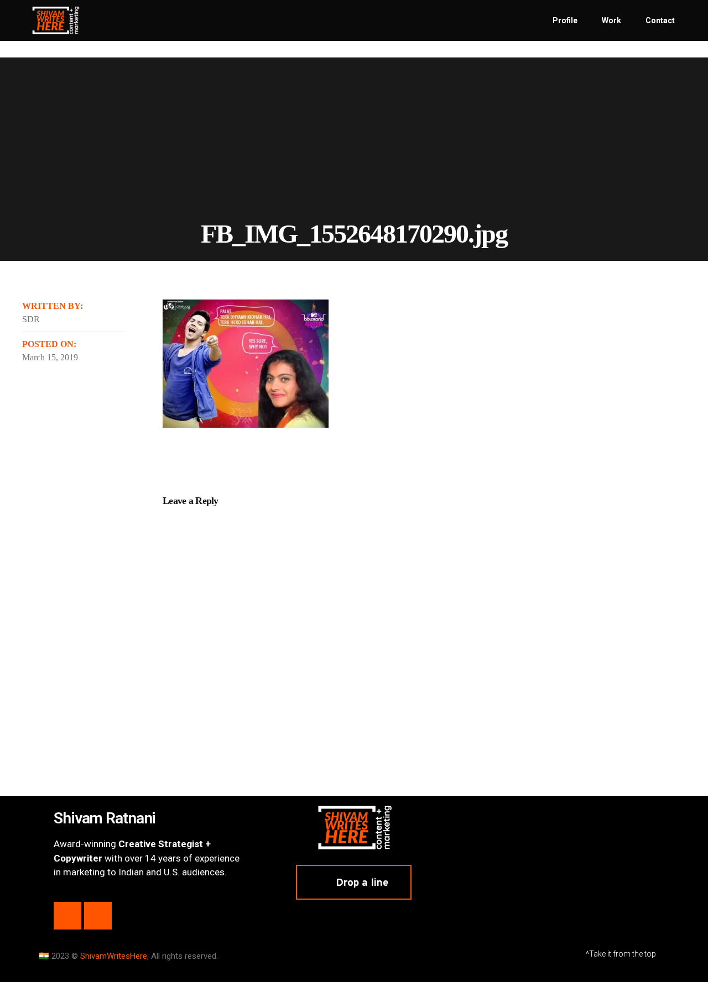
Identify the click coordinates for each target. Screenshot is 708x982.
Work (611, 20)
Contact (660, 20)
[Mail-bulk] (98, 916)
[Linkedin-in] (67, 916)
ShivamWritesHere (113, 956)
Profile (565, 20)
